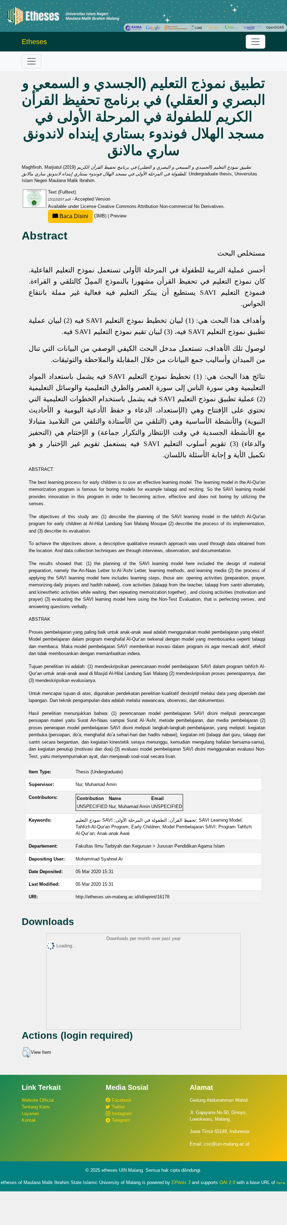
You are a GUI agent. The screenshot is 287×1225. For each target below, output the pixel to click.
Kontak (29, 1120)
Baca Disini (73, 216)
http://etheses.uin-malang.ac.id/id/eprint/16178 (122, 896)
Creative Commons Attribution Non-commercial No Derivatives (161, 206)
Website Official (38, 1100)
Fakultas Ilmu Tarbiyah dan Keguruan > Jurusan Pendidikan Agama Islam (150, 846)
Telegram (120, 1120)
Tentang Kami (36, 1106)
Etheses (34, 42)
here (280, 1183)
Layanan (30, 1113)
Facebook (121, 1100)
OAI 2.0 (227, 1182)
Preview (118, 215)
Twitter (117, 1106)
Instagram (121, 1113)
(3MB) (83, 215)
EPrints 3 (181, 1182)
